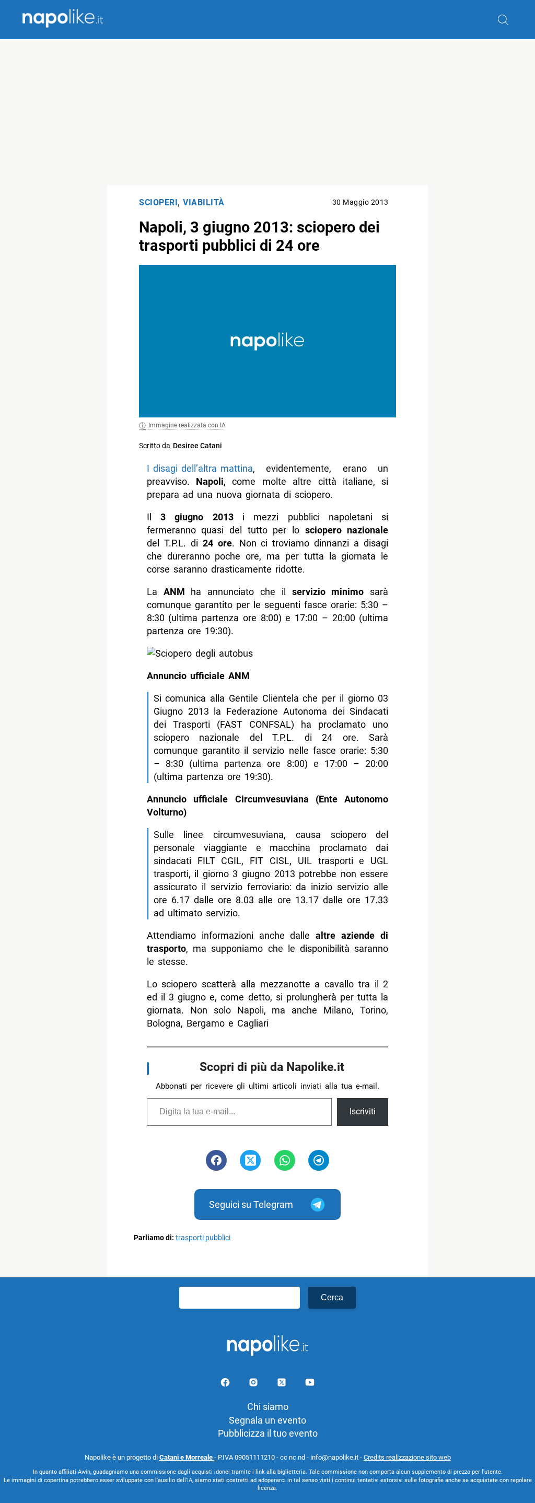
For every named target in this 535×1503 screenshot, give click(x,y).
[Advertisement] (267, 112)
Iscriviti (363, 1111)
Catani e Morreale (186, 1457)
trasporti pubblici (203, 1237)
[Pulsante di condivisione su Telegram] (318, 1160)
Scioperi (158, 202)
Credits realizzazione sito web (407, 1457)
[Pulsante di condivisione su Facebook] (216, 1160)
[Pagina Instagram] (254, 1384)
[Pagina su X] (283, 1384)
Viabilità (204, 202)
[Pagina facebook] (226, 1384)
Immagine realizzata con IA (187, 425)
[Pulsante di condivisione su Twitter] (250, 1160)
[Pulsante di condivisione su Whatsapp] (284, 1160)
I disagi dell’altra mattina (200, 468)
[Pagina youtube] (310, 1384)
